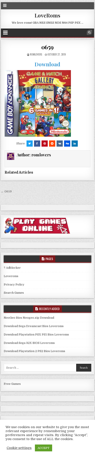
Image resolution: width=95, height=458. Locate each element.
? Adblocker (12, 267)
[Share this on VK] (60, 143)
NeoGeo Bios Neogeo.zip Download (29, 317)
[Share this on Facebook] (37, 143)
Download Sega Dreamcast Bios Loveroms (34, 326)
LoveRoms (47, 15)
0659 (47, 47)
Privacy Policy (14, 284)
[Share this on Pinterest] (45, 143)
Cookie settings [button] (19, 448)
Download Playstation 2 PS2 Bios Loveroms (34, 351)
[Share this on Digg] (67, 143)
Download (47, 64)
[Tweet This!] (30, 143)
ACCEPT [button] (43, 448)
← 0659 (6, 191)
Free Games (12, 383)
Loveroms (11, 276)
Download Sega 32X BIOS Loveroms (29, 343)
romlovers (36, 54)
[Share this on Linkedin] (75, 143)
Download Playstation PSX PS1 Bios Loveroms (36, 334)
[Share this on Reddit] (52, 143)
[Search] (89, 32)
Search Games (14, 292)
